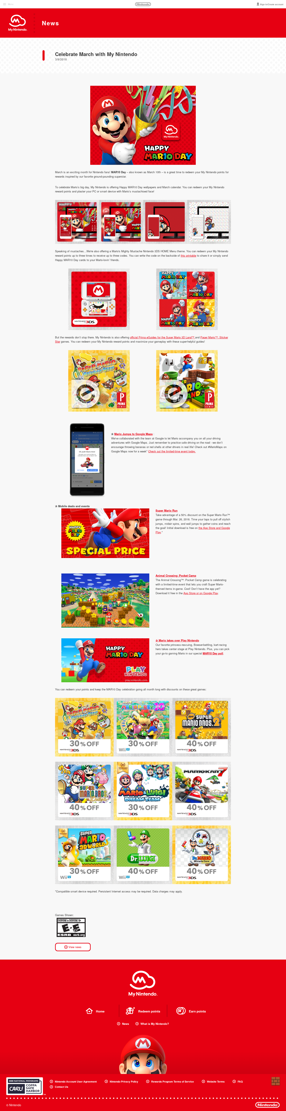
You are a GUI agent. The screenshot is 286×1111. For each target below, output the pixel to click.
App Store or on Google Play (200, 593)
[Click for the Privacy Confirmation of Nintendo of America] (26, 1086)
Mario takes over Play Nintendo (179, 640)
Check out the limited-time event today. (172, 451)
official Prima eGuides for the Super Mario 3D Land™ (162, 337)
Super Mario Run (167, 510)
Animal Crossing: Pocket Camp (176, 575)
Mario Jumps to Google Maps (133, 434)
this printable (188, 255)
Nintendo (143, 4)
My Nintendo (143, 984)
